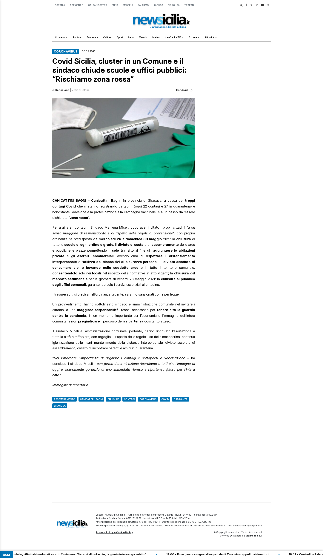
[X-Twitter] (251, 5)
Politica (77, 37)
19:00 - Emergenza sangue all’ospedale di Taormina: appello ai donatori (201, 554)
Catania (60, 5)
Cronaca (60, 37)
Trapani (189, 5)
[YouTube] (262, 5)
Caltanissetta (97, 5)
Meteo (155, 37)
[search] (241, 5)
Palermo (143, 5)
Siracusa (174, 5)
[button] (123, 138)
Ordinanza (180, 399)
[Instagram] (257, 5)
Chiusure (113, 399)
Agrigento (76, 5)
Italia (130, 37)
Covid (165, 399)
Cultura (107, 37)
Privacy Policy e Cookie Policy (114, 532)
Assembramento (64, 399)
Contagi (129, 399)
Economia (92, 37)
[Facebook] (246, 5)
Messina (128, 5)
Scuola (193, 37)
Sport (120, 37)
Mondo (143, 37)
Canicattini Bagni (91, 399)
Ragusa (158, 5)
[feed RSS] (268, 5)
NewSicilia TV (173, 37)
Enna (115, 5)
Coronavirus (66, 51)
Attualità (209, 37)
